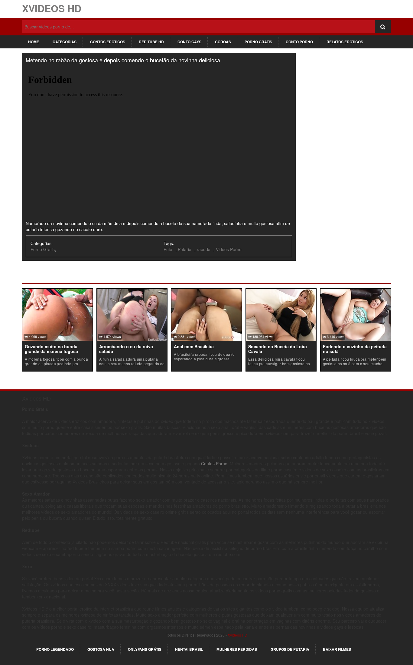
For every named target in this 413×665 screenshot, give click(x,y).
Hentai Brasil (189, 649)
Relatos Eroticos (345, 41)
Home (33, 41)
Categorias (64, 41)
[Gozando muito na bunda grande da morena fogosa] (57, 314)
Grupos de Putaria (290, 649)
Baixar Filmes (337, 649)
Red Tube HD (151, 41)
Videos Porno (229, 249)
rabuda (203, 249)
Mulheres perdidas (236, 649)
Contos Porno (214, 463)
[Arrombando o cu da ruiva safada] (132, 314)
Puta (168, 249)
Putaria (184, 249)
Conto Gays (189, 41)
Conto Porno (299, 41)
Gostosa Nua (100, 649)
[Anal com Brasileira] (206, 314)
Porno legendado (55, 649)
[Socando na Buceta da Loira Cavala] (281, 314)
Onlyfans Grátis (144, 649)
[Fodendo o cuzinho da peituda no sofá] (355, 314)
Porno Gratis (258, 41)
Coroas (223, 41)
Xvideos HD (51, 8)
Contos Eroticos (107, 41)
